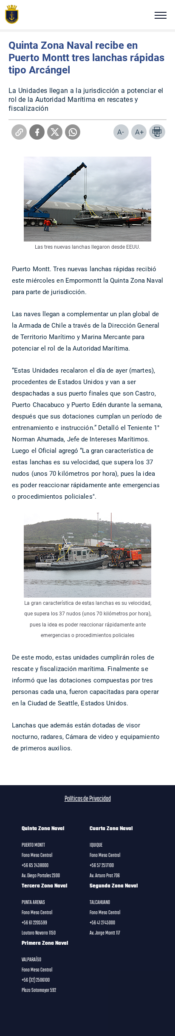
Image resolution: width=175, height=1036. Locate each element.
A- (120, 132)
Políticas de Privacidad (88, 799)
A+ (139, 132)
